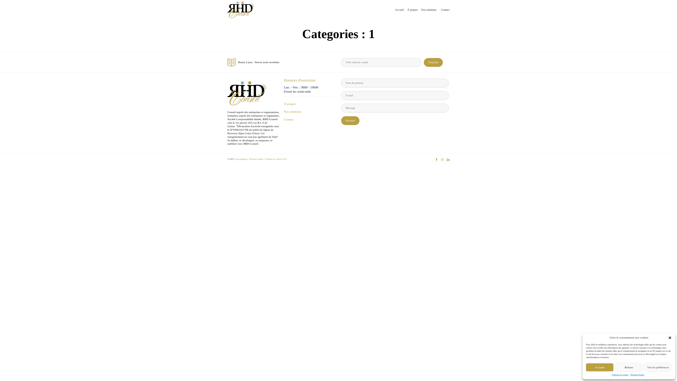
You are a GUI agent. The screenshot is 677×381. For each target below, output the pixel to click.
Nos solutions (428, 9)
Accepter (600, 367)
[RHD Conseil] (240, 10)
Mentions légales (637, 375)
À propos (412, 9)
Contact (445, 9)
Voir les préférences (658, 367)
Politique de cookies (620, 375)
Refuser (629, 367)
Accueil (399, 9)
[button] (670, 338)
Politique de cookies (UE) (276, 159)
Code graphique (241, 159)
